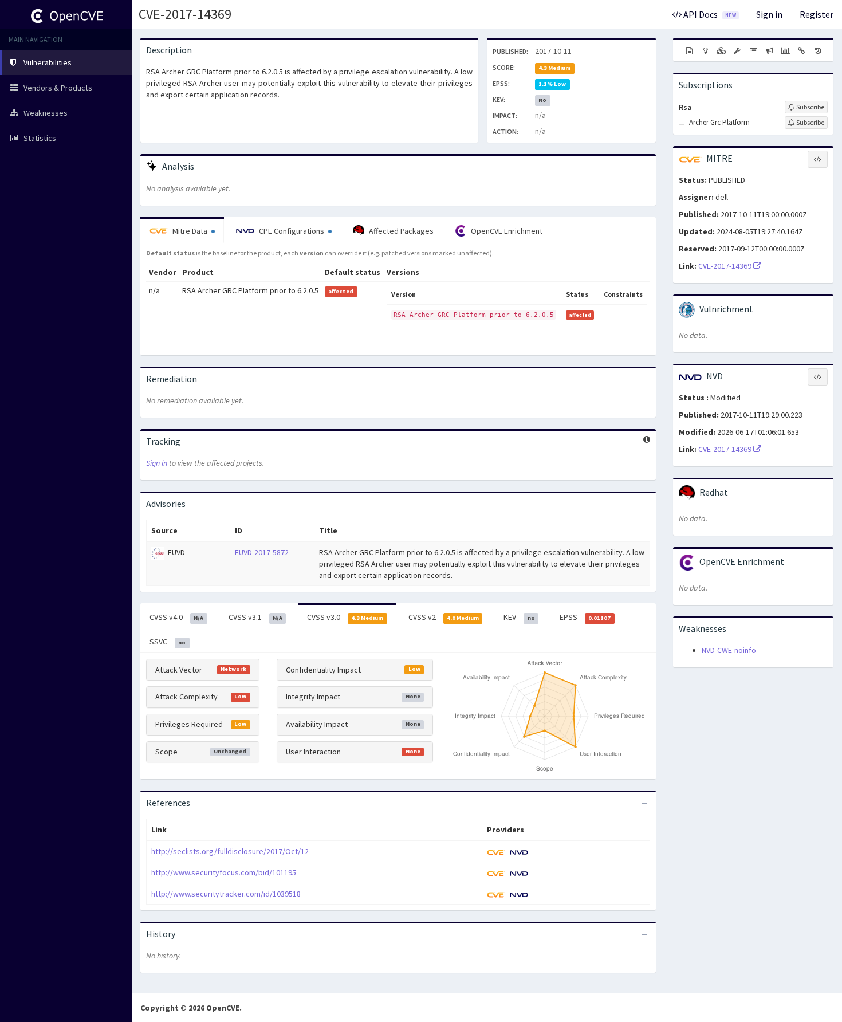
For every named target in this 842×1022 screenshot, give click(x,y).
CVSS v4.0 (176, 617)
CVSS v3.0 (345, 617)
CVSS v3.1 (255, 617)
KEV (518, 617)
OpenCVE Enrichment (505, 231)
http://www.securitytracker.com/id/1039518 (226, 894)
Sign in (769, 14)
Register (816, 14)
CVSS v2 (443, 617)
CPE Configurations (291, 231)
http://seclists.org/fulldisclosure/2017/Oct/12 (230, 851)
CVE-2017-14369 (185, 14)
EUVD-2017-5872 (262, 552)
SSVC (167, 641)
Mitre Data (190, 231)
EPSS (585, 617)
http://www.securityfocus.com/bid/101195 (223, 872)
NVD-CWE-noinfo (729, 650)
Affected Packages (400, 231)
